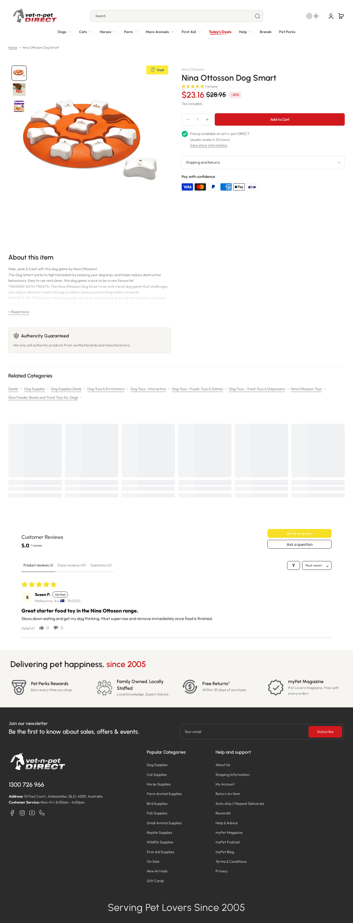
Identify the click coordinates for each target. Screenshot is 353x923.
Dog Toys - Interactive (148, 389)
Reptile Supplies (159, 832)
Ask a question (300, 544)
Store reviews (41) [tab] (71, 565)
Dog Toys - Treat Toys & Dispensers (257, 389)
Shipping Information (233, 774)
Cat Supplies (157, 774)
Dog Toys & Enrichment (106, 389)
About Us (223, 764)
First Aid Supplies (160, 852)
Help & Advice (227, 823)
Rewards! (223, 813)
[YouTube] (32, 813)
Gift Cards (155, 881)
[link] (160, 32)
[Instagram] (22, 813)
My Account (225, 784)
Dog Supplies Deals (66, 389)
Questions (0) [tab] (101, 565)
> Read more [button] (18, 311)
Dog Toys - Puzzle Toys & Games (197, 389)
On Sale (153, 861)
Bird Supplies (157, 803)
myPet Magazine (229, 832)
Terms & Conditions (231, 861)
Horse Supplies (159, 784)
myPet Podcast (228, 842)
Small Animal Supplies (164, 823)
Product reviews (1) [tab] (38, 565)
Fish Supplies (157, 813)
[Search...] (257, 16)
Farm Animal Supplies (164, 793)
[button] (341, 16)
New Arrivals (157, 871)
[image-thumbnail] (19, 73)
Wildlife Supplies (160, 842)
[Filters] (293, 565)
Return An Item (228, 793)
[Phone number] (42, 813)
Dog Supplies (34, 389)
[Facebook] (12, 813)
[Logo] (34, 16)
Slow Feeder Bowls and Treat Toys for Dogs (43, 397)
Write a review (299, 533)
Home (12, 47)
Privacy (222, 871)
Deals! (13, 389)
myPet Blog (225, 852)
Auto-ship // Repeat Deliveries (240, 803)
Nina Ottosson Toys (306, 389)
